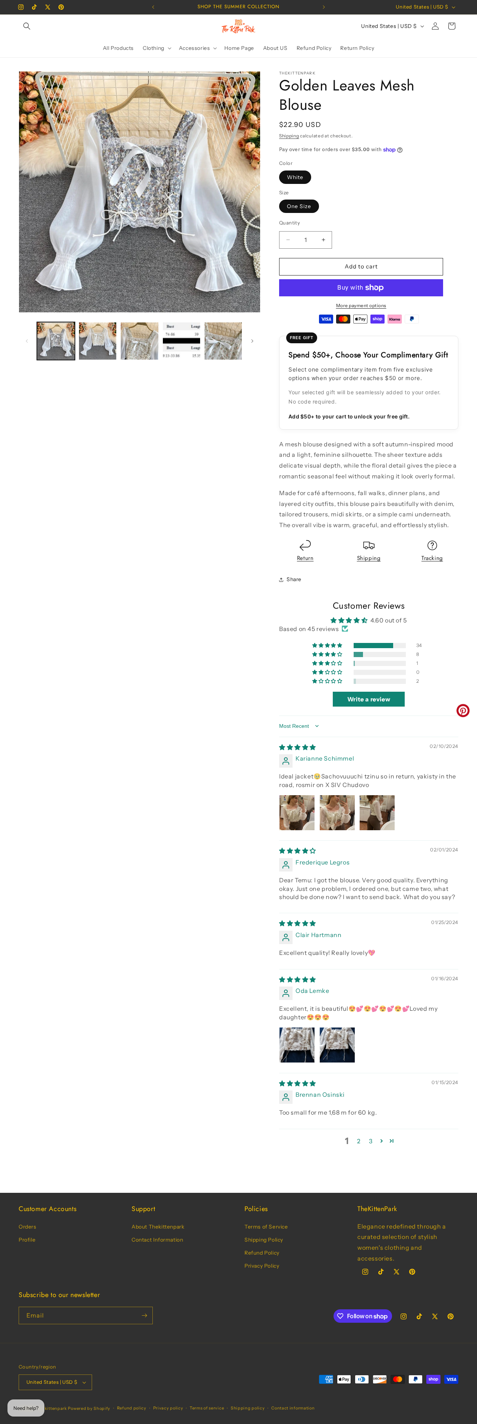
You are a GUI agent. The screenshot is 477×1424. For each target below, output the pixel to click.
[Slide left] (27, 341)
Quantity (289, 223)
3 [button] (371, 1141)
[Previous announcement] (153, 7)
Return (305, 558)
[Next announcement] (324, 7)
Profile (27, 1239)
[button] (27, 26)
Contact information (293, 1408)
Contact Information (157, 1239)
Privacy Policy (261, 1265)
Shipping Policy (263, 1239)
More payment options (361, 305)
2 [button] (359, 1141)
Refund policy (131, 1408)
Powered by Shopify (89, 1408)
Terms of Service (266, 1226)
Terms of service (207, 1408)
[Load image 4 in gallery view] (181, 341)
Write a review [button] (368, 699)
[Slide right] (252, 341)
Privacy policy (168, 1408)
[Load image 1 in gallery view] (56, 341)
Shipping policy (248, 1408)
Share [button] (294, 579)
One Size (299, 206)
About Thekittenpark (158, 1226)
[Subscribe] (144, 1315)
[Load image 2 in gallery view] (98, 341)
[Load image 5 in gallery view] (223, 341)
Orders (28, 1226)
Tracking (432, 558)
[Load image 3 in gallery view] (139, 341)
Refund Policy (261, 1252)
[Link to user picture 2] (337, 813)
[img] (297, 747)
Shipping (289, 135)
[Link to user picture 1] (297, 813)
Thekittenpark (52, 1408)
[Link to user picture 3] (377, 813)
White (295, 177)
